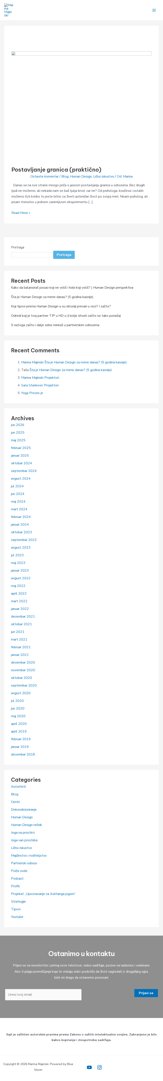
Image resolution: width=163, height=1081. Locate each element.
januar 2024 (20, 524)
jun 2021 (17, 631)
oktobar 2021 (21, 624)
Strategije (18, 901)
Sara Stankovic (32, 385)
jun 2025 (17, 432)
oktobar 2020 (21, 677)
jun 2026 (17, 425)
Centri (15, 802)
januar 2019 (20, 746)
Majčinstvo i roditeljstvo (29, 855)
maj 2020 (18, 716)
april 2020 (19, 723)
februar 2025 (21, 448)
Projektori (51, 377)
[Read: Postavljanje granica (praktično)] (81, 106)
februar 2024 (21, 517)
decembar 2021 (23, 616)
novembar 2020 (23, 670)
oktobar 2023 (21, 532)
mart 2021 (19, 639)
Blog (65, 176)
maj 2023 (18, 563)
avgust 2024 (21, 478)
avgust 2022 (21, 578)
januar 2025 (20, 455)
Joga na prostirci (23, 832)
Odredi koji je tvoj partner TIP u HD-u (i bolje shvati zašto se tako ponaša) (66, 315)
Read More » (20, 212)
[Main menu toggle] (154, 10)
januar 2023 (20, 570)
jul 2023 (17, 555)
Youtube (17, 917)
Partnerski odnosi (24, 863)
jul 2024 (17, 486)
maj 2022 (18, 586)
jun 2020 (17, 708)
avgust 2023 (21, 547)
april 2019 (19, 731)
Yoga (24, 393)
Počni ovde (19, 871)
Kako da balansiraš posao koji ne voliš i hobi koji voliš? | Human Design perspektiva (72, 287)
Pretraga (17, 247)
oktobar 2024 (21, 463)
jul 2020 (17, 700)
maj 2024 (18, 501)
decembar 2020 (23, 662)
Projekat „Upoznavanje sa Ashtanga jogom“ (43, 894)
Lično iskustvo (103, 176)
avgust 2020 (21, 693)
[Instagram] (99, 1067)
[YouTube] (89, 1067)
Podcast (17, 878)
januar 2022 (20, 608)
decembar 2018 (23, 754)
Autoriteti (18, 786)
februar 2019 (21, 739)
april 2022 (19, 593)
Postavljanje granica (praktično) (56, 169)
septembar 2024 (24, 471)
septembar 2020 (24, 685)
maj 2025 (18, 440)
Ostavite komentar (44, 176)
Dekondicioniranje (24, 809)
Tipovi (15, 909)
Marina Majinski (32, 362)
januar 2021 (20, 654)
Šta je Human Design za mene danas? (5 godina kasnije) (52, 297)
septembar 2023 (24, 540)
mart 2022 (19, 601)
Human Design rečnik (26, 825)
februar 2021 (21, 647)
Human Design (81, 176)
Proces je (36, 393)
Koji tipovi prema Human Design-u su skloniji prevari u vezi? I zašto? (61, 306)
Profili (15, 886)
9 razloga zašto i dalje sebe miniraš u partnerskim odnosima (55, 325)
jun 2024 (17, 494)
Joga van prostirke (24, 840)
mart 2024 (19, 509)
